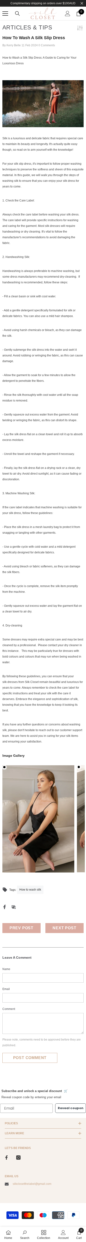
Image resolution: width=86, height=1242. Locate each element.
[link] (25, 1234)
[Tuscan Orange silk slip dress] (43, 103)
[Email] (13, 906)
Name (6, 969)
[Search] (17, 13)
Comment (8, 1009)
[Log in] (67, 13)
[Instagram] (18, 1157)
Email (6, 989)
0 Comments (46, 45)
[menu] (5, 13)
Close (82, 3)
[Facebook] (4, 906)
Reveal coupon (70, 1108)
